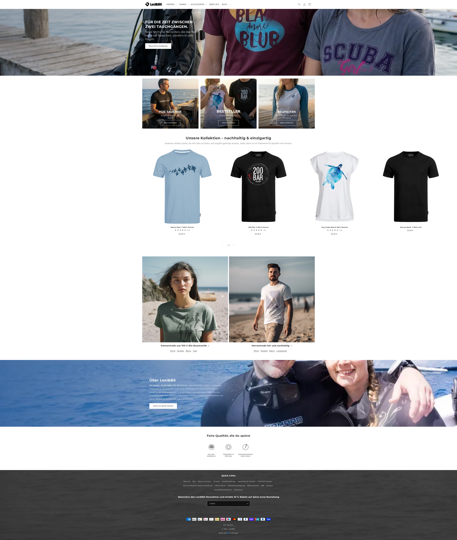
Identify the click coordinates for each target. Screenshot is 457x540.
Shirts (172, 351)
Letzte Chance (220, 485)
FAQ (193, 481)
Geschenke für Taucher (246, 481)
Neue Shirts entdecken (158, 46)
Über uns (186, 481)
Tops (195, 351)
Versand (269, 485)
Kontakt (217, 481)
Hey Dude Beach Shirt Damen (334, 227)
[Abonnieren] (247, 503)
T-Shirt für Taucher (265, 481)
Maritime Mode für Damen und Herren (197, 485)
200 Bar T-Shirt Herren (258, 227)
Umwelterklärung (228, 481)
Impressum (238, 490)
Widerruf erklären (204, 481)
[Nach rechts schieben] (233, 245)
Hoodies (180, 351)
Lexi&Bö (232, 529)
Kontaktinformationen (223, 490)
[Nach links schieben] (223, 245)
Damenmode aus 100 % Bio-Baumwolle (184, 345)
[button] (171, 4)
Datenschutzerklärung (236, 485)
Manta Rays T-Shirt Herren (182, 227)
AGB (262, 485)
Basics (188, 351)
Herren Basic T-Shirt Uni (411, 227)
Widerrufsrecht (253, 485)
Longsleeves (281, 351)
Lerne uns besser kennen (163, 406)
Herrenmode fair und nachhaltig (271, 345)
